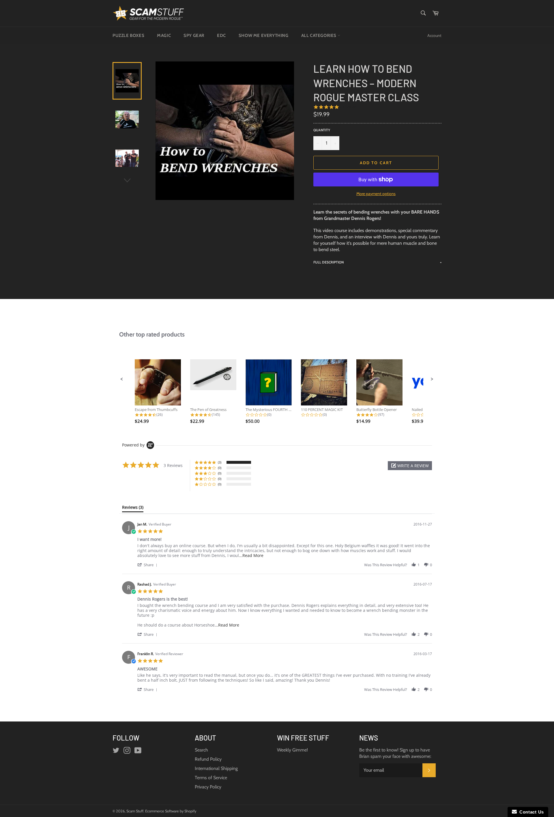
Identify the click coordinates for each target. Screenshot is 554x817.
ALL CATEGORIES (319, 35)
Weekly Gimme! (292, 750)
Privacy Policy (208, 787)
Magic (164, 35)
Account (434, 35)
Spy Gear (194, 35)
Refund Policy (208, 759)
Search (201, 750)
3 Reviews (348, 106)
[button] (121, 379)
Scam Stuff (134, 811)
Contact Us (530, 811)
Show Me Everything (264, 35)
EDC (221, 35)
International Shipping (216, 768)
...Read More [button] (251, 555)
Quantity (321, 130)
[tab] (132, 508)
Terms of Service (211, 777)
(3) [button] (219, 462)
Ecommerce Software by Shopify (170, 811)
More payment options (376, 193)
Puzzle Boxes (128, 35)
